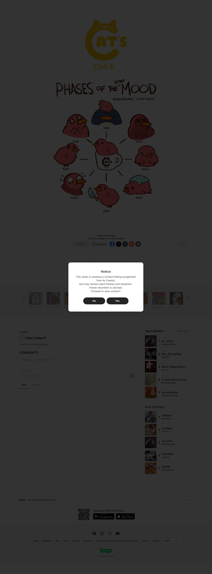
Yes (117, 300)
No (94, 300)
